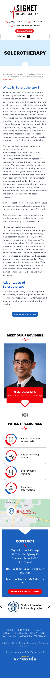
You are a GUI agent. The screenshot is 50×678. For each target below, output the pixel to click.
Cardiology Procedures (31, 77)
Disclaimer (23, 630)
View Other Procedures (25, 314)
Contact (25, 541)
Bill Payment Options (28, 472)
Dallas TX (25, 646)
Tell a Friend (37, 633)
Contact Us (9, 635)
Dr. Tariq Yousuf (35, 652)
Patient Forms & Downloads (30, 440)
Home (10, 630)
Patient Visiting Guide (30, 456)
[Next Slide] (26, 415)
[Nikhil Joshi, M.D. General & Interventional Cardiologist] (25, 371)
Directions (25, 562)
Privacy (37, 630)
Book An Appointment (25, 591)
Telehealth (38, 21)
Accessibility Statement (33, 635)
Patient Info (15, 77)
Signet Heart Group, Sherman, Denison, (26, 643)
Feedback (21, 633)
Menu (21, 36)
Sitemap (7, 633)
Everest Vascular (15, 652)
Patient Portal (24, 31)
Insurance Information (28, 488)
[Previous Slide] (23, 415)
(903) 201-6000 (18, 21)
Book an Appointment (27, 25)
